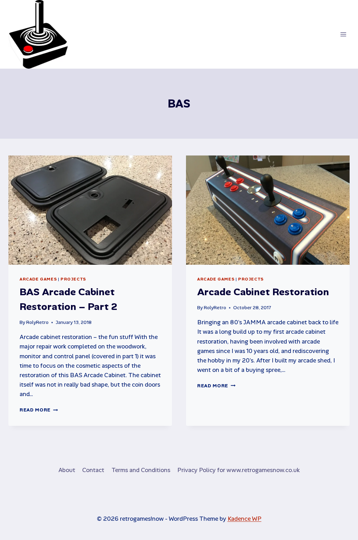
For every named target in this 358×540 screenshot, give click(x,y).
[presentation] (90, 210)
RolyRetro (37, 322)
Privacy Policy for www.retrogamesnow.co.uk (238, 470)
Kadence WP (245, 518)
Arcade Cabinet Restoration (263, 291)
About (66, 470)
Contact (93, 470)
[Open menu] (343, 34)
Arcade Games (38, 279)
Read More (39, 410)
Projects (73, 279)
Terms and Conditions (141, 470)
